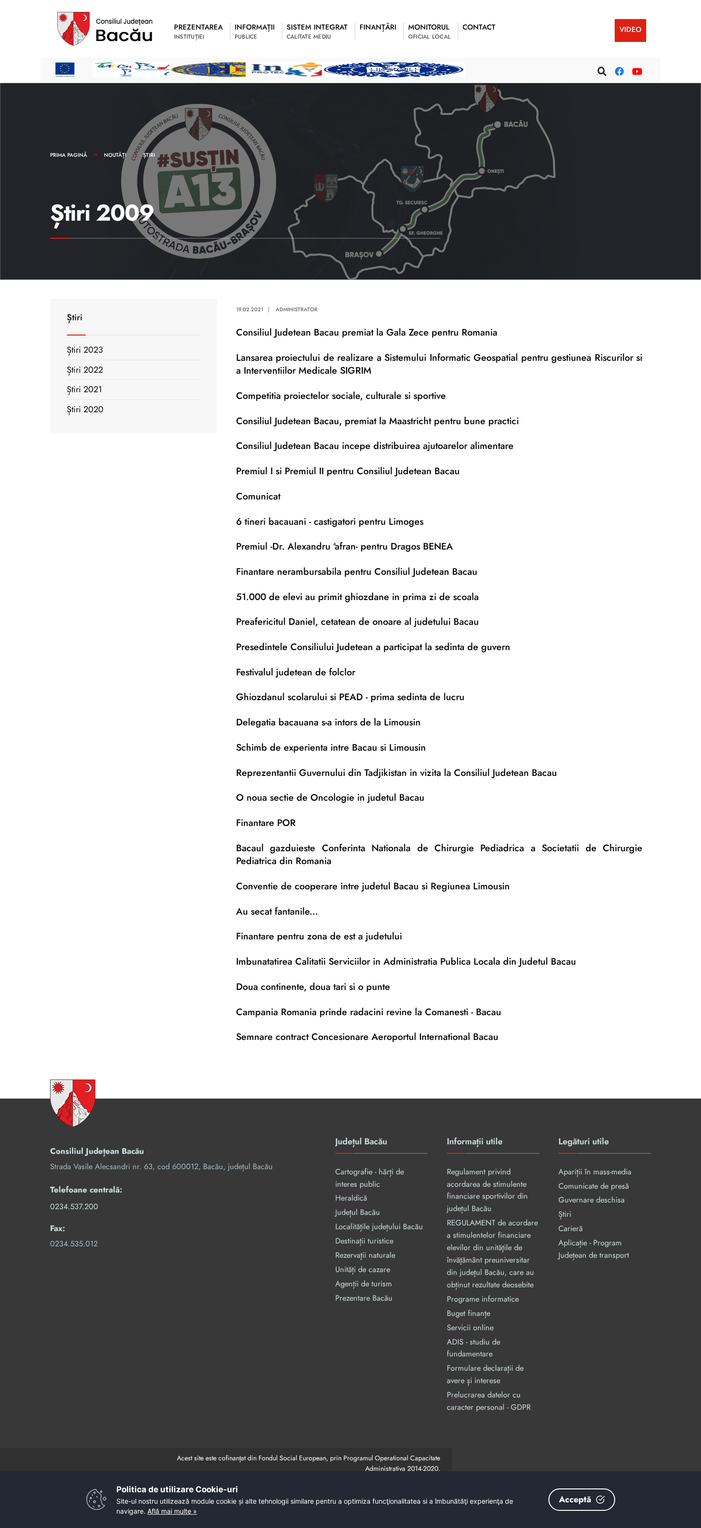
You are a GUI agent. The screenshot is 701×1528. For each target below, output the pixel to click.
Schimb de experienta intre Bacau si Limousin (331, 747)
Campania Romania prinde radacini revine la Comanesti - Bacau (368, 1012)
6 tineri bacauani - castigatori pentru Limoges (329, 521)
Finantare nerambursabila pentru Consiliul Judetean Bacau (356, 571)
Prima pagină (68, 155)
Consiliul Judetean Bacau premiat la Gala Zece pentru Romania (366, 332)
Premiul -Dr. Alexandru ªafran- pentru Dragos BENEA (344, 546)
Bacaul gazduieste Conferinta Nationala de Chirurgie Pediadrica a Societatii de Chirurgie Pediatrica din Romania (439, 854)
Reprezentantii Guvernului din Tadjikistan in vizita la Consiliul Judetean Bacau (396, 772)
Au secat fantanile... (277, 911)
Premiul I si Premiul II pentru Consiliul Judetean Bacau (348, 471)
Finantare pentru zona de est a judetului (319, 936)
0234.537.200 (74, 1206)
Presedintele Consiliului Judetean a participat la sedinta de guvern (373, 646)
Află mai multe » (172, 1511)
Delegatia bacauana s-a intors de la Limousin (328, 722)
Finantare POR (266, 822)
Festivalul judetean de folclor (295, 672)
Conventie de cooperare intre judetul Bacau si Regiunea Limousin (373, 886)
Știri (149, 155)
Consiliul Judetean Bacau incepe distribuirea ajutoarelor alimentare (375, 445)
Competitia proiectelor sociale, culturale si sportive (341, 395)
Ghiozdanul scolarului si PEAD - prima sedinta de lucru (350, 696)
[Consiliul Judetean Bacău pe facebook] (618, 69)
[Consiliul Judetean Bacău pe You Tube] (635, 69)
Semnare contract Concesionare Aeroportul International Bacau (367, 1036)
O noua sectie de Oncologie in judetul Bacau (330, 797)
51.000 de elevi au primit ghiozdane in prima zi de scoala (357, 596)
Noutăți (115, 155)
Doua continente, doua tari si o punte (313, 986)
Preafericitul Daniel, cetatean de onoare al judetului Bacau (357, 621)
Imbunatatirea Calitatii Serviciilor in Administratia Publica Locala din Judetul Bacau (406, 961)
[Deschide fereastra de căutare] (600, 69)
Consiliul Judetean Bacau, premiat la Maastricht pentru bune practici (377, 421)
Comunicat (258, 496)
